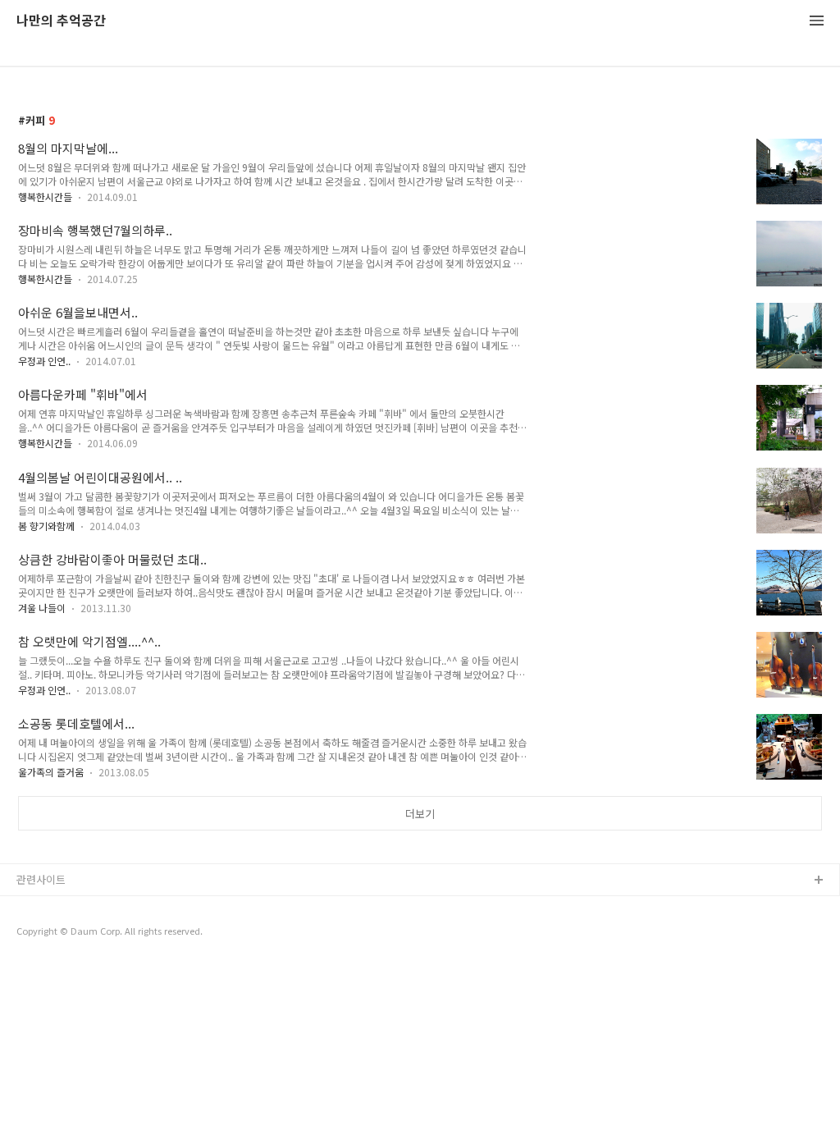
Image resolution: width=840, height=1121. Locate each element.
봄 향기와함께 (46, 526)
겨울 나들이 (42, 608)
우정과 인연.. (44, 361)
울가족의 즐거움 (51, 772)
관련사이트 (41, 879)
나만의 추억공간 (61, 21)
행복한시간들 (45, 197)
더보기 (420, 813)
